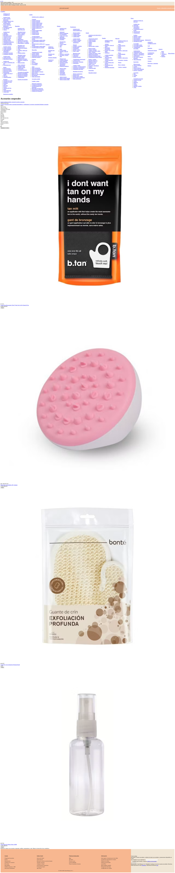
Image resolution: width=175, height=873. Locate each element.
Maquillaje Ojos (21, 45)
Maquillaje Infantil (92, 72)
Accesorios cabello (36, 79)
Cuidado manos (6, 56)
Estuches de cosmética (8, 94)
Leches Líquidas (92, 41)
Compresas (62, 69)
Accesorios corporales (8, 53)
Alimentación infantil (93, 38)
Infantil (87, 33)
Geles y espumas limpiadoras (7, 19)
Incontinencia (63, 74)
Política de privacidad (105, 862)
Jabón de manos (63, 77)
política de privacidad (151, 861)
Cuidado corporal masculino (109, 59)
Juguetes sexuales (77, 57)
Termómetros (76, 48)
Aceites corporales (7, 49)
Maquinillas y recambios (63, 39)
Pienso (119, 46)
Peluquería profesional (36, 83)
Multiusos (136, 82)
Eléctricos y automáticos (139, 54)
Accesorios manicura (22, 70)
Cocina (135, 81)
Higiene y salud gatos (122, 50)
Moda (162, 51)
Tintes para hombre (36, 76)
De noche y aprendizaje (94, 65)
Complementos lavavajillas (137, 48)
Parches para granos (7, 44)
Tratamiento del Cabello (37, 52)
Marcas (169, 53)
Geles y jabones (92, 52)
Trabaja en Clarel (40, 864)
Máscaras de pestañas (22, 48)
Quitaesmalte (21, 68)
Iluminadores (20, 39)
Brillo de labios (21, 57)
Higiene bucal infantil (93, 54)
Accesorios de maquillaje (23, 72)
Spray (61, 45)
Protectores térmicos (36, 57)
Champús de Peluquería (37, 84)
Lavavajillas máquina (138, 46)
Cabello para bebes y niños (94, 51)
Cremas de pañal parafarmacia (76, 42)
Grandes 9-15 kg (92, 63)
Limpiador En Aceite (7, 80)
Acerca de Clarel (40, 858)
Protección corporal (7, 71)
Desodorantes (63, 41)
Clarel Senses (40, 859)
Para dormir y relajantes (78, 62)
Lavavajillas (136, 43)
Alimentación (148, 40)
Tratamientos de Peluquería (38, 89)
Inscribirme (134, 862)
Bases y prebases (21, 33)
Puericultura (91, 70)
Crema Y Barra (63, 44)
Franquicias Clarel (41, 866)
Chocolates (150, 58)
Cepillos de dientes (64, 60)
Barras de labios (21, 62)
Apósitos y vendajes (77, 46)
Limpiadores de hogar (138, 78)
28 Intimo (71, 859)
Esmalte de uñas (21, 66)
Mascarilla (5, 85)
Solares (4, 67)
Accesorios (136, 72)
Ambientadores (137, 51)
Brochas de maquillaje (22, 73)
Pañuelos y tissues (138, 36)
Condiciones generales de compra (108, 859)
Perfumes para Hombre (51, 54)
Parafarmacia (73, 27)
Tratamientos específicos (8, 42)
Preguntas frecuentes (9, 858)
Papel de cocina (137, 37)
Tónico (4, 84)
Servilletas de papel (138, 41)
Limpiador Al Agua (7, 82)
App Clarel (39, 868)
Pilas (135, 74)
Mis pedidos (7, 865)
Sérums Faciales (6, 39)
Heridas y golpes (76, 49)
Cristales (135, 85)
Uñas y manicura (21, 65)
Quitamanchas (137, 32)
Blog (70, 858)
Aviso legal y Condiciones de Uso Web (109, 858)
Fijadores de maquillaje (23, 40)
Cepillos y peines (35, 81)
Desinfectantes (76, 47)
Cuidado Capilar (76, 65)
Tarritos (90, 43)
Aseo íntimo (62, 73)
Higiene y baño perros (123, 57)
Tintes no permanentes (36, 69)
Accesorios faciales (7, 43)
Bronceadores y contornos (23, 43)
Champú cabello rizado (37, 24)
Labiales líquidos (21, 56)
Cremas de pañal (92, 68)
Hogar (132, 18)
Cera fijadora (34, 64)
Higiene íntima (63, 68)
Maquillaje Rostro (21, 32)
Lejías (135, 87)
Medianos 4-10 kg (93, 62)
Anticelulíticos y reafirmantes (6, 51)
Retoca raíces (35, 73)
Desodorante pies (7, 65)
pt (2, 1)
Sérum (4, 89)
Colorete (20, 38)
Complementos (21, 77)
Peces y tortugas (121, 64)
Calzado (135, 75)
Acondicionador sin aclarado (38, 47)
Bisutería (163, 56)
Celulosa (135, 35)
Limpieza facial (6, 17)
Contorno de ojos (7, 37)
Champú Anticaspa (36, 20)
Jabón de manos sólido (65, 79)
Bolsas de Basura (137, 68)
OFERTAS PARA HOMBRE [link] (109, 41)
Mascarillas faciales (7, 35)
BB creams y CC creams (23, 42)
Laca (33, 60)
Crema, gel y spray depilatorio (64, 36)
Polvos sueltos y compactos (21, 35)
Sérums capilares (35, 54)
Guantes (135, 66)
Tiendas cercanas (41, 862)
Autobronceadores (7, 77)
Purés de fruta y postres (94, 46)
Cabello (30, 14)
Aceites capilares (35, 53)
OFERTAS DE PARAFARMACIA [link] (77, 30)
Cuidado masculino (109, 55)
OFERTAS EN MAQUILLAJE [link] (21, 29)
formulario (144, 865)
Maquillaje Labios (22, 55)
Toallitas (90, 67)
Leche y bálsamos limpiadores (7, 25)
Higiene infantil (92, 48)
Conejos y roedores (122, 67)
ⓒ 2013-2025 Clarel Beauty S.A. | (65, 870)
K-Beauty (5, 79)
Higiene (58, 26)
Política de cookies (105, 861)
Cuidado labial (76, 36)
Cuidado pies (6, 61)
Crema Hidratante (7, 90)
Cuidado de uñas (21, 67)
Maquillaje (17, 26)
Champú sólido (35, 31)
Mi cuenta (7, 864)
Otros (135, 76)
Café (149, 45)
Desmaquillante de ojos (8, 21)
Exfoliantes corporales (8, 54)
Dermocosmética (76, 32)
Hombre (104, 38)
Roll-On (61, 43)
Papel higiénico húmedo (139, 40)
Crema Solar (6, 91)
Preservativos (76, 54)
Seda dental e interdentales (62, 64)
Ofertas (172, 53)
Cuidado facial (6, 32)
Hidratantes (5, 34)
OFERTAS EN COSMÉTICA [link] (6, 14)
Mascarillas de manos (8, 59)
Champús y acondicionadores (79, 66)
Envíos (6, 859)
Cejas (19, 49)
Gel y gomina (35, 63)
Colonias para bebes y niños (95, 53)
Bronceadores (6, 72)
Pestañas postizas (21, 53)
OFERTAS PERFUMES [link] (51, 47)
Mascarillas (34, 50)
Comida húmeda (121, 45)
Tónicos (5, 29)
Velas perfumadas (137, 59)
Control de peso (76, 60)
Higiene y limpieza (77, 40)
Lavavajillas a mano (138, 45)
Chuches (149, 61)
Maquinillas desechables (107, 48)
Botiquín (75, 45)
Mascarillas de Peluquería (37, 88)
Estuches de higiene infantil (94, 56)
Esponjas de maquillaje (23, 74)
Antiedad (5, 33)
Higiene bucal (63, 58)
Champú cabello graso (37, 25)
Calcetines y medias (164, 54)
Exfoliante (5, 83)
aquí (157, 865)
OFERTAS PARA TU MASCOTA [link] (123, 41)
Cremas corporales (7, 48)
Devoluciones (7, 861)
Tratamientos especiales (37, 56)
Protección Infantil (7, 69)
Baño (61, 49)
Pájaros (119, 62)
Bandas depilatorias (64, 33)
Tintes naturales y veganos (37, 71)
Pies (61, 46)
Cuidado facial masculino (108, 57)
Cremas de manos (7, 57)
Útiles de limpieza (138, 65)
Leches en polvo (92, 40)
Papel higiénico (137, 38)
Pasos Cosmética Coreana (75, 864)
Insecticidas (136, 62)
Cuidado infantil (76, 38)
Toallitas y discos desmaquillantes (7, 23)
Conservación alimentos (139, 69)
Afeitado (107, 44)
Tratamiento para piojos (78, 69)
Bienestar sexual (76, 53)
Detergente (136, 25)
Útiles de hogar (137, 64)
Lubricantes (75, 55)
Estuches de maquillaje (23, 79)
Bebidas (149, 65)
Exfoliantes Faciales (7, 27)
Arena (119, 49)
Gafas (162, 52)
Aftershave (107, 52)
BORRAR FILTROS (5, 128)
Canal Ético (103, 864)
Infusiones (150, 48)
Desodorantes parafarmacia (79, 77)
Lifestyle (160, 49)
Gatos (119, 44)
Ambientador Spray (138, 52)
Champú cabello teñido (37, 30)
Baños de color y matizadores (38, 74)
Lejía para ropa (137, 31)
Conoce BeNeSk (72, 862)
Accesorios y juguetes (123, 60)
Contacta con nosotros (9, 862)
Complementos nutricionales (79, 59)
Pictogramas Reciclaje (106, 866)
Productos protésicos (64, 66)
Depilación (62, 32)
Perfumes (48, 44)
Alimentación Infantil (152, 50)
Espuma (34, 62)
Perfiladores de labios (22, 59)
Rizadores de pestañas (22, 76)
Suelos (135, 83)
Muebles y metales (138, 86)
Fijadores (34, 59)
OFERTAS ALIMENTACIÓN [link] (152, 43)
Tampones (62, 71)
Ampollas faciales (7, 40)
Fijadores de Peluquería (37, 91)
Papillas (90, 42)
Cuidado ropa (136, 24)
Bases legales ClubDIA (106, 865)
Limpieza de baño (137, 80)
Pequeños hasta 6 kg (93, 60)
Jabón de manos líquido (65, 78)
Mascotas (117, 38)
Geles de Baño (63, 50)
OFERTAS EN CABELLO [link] (38, 17)
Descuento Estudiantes (10, 868)
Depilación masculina (109, 67)
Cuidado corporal (7, 46)
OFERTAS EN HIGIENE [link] (63, 29)
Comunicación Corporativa (42, 865)
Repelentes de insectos (78, 71)
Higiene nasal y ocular (78, 76)
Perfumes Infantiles (52, 57)
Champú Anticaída (36, 21)
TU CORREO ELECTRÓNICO (138, 859)
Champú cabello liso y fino (38, 26)
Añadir (2, 307)
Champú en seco (35, 33)
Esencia (5, 87)
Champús (34, 19)
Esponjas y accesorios (64, 54)
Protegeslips (62, 72)
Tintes (33, 66)
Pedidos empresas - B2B (10, 866)
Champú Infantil (35, 34)
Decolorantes (35, 75)
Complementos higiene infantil (95, 57)
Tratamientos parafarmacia (78, 68)
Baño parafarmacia (77, 78)
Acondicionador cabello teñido (38, 46)
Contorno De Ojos (7, 88)
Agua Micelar (6, 28)
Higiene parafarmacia (77, 73)
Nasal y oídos (76, 51)
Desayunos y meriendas (153, 63)
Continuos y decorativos (139, 53)
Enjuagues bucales (64, 62)
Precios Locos (72, 861)
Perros (119, 53)
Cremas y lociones (93, 49)
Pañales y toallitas (92, 59)
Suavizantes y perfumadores (136, 27)
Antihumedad (137, 55)
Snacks (90, 45)
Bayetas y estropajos (138, 70)
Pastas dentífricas (63, 61)
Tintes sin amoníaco (36, 70)
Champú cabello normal (37, 23)
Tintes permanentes (36, 68)
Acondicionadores (36, 36)
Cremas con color (7, 38)
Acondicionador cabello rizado (38, 40)
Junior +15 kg (92, 64)
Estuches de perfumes (50, 60)
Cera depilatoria (63, 34)
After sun (5, 76)
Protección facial (6, 68)
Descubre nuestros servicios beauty (44, 861)
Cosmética (3, 11)
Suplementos (76, 63)
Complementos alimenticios (151, 53)
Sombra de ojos (21, 46)
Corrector (20, 37)
